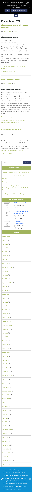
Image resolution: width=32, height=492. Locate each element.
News (14, 71)
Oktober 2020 (6, 329)
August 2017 (6, 398)
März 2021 (5, 313)
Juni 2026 (5, 244)
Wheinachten (4, 122)
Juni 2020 (5, 333)
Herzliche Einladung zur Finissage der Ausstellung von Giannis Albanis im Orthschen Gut (16, 188)
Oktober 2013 (6, 433)
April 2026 (5, 252)
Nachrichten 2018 (7, 71)
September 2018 (7, 375)
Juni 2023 (5, 275)
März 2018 (5, 383)
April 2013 (5, 441)
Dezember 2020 (6, 321)
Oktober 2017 (6, 395)
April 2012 (5, 464)
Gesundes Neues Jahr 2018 (11, 130)
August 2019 (6, 352)
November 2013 (7, 429)
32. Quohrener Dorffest (21, 203)
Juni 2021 (5, 302)
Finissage (4, 182)
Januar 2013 (5, 449)
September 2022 (7, 282)
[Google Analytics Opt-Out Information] (2, 479)
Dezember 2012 (6, 453)
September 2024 (7, 267)
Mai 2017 (5, 406)
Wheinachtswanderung (13, 122)
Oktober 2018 (6, 371)
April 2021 (5, 310)
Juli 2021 (4, 298)
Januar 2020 (5, 348)
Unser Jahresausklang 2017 (11, 79)
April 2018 (5, 379)
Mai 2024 (5, 271)
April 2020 (5, 340)
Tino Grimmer (17, 83)
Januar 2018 (5, 387)
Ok (7, 10)
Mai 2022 (5, 290)
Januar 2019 (5, 368)
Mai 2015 (5, 418)
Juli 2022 (4, 286)
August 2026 (6, 236)
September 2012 (7, 460)
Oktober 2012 (6, 456)
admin (15, 31)
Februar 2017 (6, 410)
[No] (30, 7)
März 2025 (5, 263)
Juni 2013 (5, 437)
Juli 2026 (4, 240)
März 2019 (5, 364)
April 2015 (5, 422)
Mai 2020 (5, 337)
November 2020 (7, 325)
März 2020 (5, 344)
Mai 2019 (5, 360)
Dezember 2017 (6, 391)
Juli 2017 (4, 402)
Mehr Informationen (19, 10)
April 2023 (5, 279)
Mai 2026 (5, 248)
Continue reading (7, 117)
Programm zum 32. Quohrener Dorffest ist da (15, 172)
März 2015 (5, 426)
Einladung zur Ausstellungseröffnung (13, 193)
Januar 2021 (5, 317)
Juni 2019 (5, 356)
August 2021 (6, 294)
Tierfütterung (21, 120)
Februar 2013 (6, 445)
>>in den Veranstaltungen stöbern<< (12, 150)
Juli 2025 (4, 259)
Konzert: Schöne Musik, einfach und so (21, 212)
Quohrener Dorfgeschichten (19, 222)
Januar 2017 (5, 414)
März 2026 (5, 255)
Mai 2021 (5, 306)
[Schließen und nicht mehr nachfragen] (30, 479)
